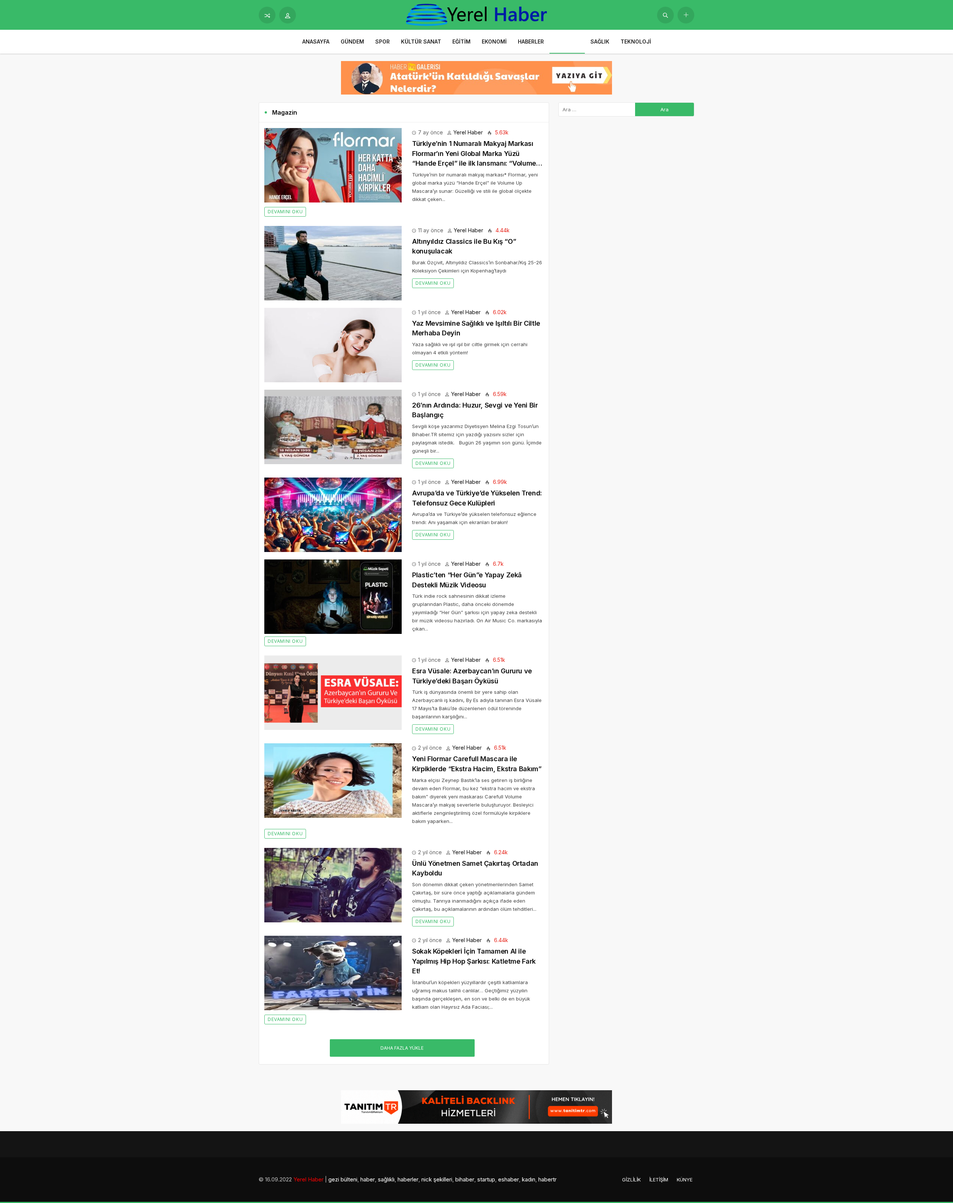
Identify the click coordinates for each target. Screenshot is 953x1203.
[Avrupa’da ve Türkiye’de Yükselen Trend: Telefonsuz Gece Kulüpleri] (333, 514)
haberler (408, 1179)
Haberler (531, 41)
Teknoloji (636, 41)
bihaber (464, 1179)
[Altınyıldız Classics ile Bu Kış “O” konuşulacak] (333, 262)
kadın (528, 1179)
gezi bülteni (342, 1179)
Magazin (567, 41)
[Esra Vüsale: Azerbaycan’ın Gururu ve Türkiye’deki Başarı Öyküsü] (333, 692)
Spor (382, 41)
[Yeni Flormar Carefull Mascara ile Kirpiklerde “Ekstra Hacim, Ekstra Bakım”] (333, 780)
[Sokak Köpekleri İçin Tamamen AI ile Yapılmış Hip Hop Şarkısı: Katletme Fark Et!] (333, 972)
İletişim (658, 1180)
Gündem (352, 41)
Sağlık (599, 41)
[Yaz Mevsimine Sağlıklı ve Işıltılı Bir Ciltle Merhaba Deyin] (333, 344)
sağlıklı (386, 1179)
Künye (684, 1180)
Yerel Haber (468, 132)
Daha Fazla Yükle (402, 1048)
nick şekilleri (436, 1179)
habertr (547, 1179)
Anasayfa (315, 41)
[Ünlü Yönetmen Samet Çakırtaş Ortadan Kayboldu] (333, 884)
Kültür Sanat (421, 41)
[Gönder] (665, 15)
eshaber (508, 1179)
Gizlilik (631, 1180)
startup (486, 1179)
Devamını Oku (285, 211)
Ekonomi (494, 41)
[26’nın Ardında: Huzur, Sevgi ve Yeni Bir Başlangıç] (333, 426)
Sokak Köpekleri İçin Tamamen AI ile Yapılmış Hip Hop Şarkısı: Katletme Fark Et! (474, 961)
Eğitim (461, 41)
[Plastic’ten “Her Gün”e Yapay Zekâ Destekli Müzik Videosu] (333, 596)
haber (367, 1179)
